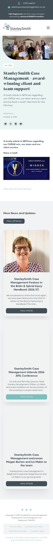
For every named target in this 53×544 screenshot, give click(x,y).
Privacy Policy (15, 527)
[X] (10, 124)
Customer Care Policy (34, 527)
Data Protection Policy (18, 531)
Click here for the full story (17, 189)
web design (18, 537)
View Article (26, 311)
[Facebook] (5, 124)
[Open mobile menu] (48, 28)
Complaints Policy (37, 531)
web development (31, 537)
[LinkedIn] (16, 124)
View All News (14, 221)
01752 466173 (29, 3)
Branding (9, 537)
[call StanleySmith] (19, 3)
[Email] (21, 124)
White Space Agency (33, 540)
